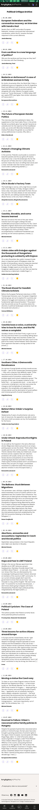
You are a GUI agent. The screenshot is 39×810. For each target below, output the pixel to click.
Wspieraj (4, 808)
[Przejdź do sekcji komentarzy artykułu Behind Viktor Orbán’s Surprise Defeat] (12, 428)
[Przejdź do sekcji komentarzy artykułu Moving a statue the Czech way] (12, 710)
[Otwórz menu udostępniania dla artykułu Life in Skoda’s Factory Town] (7, 204)
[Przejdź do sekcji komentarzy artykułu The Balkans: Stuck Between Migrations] (12, 523)
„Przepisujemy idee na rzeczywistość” (15, 786)
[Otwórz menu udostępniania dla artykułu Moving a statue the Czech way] (7, 710)
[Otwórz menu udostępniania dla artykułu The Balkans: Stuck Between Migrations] (7, 523)
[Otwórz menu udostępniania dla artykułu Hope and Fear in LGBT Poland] (7, 597)
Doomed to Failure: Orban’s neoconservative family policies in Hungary (19, 723)
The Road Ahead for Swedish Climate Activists (16, 289)
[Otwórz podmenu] (36, 786)
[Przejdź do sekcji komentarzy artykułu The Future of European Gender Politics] (12, 139)
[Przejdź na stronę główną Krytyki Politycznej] (11, 780)
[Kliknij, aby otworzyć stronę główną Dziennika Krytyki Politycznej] (19, 807)
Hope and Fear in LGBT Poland (17, 561)
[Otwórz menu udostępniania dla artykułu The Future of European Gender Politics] (7, 139)
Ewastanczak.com (29, 801)
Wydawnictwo (12, 808)
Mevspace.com (15, 801)
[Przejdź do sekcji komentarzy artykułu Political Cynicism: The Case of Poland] (12, 622)
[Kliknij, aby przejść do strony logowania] (36, 4)
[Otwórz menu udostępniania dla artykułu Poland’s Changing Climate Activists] (7, 174)
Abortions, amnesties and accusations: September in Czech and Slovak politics (19, 536)
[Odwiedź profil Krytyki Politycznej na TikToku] (19, 795)
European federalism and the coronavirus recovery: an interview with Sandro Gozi (19, 23)
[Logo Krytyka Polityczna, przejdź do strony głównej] (11, 5)
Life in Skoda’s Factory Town (16, 183)
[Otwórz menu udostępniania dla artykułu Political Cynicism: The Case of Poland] (7, 622)
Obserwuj (27, 808)
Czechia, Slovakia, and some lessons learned (16, 215)
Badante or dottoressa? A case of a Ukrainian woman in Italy (19, 78)
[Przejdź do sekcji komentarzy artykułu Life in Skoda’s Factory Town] (12, 204)
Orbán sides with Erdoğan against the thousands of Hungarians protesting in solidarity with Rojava (19, 253)
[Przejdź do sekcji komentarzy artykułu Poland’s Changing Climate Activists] (12, 174)
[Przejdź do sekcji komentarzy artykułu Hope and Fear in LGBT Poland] (12, 597)
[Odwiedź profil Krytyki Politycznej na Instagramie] (15, 795)
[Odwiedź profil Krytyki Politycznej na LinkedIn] (26, 795)
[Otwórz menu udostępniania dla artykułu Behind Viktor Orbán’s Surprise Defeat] (7, 428)
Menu (35, 808)
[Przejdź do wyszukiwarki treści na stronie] (29, 4)
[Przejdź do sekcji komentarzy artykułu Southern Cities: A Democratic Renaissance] (12, 399)
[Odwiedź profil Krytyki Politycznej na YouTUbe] (22, 795)
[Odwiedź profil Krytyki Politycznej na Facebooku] (11, 795)
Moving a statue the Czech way (17, 678)
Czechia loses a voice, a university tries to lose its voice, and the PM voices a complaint (19, 327)
